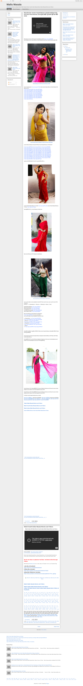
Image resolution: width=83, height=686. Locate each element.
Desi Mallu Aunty (34, 621)
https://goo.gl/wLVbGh (46, 151)
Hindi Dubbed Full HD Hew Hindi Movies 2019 (41, 83)
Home (9, 9)
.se (53, 593)
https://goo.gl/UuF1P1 (28, 154)
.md (36, 593)
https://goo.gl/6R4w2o (28, 96)
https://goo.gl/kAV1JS (37, 321)
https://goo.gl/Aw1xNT (37, 155)
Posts (10, 82)
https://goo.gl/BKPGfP (46, 152)
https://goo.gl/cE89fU (29, 326)
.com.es (29, 595)
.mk (38, 593)
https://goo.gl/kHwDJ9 (46, 155)
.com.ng (36, 595)
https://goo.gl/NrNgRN (48, 38)
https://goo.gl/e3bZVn (37, 154)
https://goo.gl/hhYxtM (37, 156)
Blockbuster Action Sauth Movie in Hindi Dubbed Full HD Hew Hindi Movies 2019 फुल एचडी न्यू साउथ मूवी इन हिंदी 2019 (41, 14)
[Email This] (32, 521)
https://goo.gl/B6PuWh (37, 94)
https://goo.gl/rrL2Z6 (28, 92)
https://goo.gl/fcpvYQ (37, 149)
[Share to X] (34, 521)
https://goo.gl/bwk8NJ (28, 158)
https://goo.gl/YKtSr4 (38, 326)
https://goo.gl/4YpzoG (46, 154)
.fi (28, 678)
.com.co (49, 594)
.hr (52, 592)
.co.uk (47, 595)
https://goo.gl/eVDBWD (37, 95)
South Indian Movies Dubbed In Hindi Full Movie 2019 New (41, 142)
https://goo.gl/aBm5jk (28, 97)
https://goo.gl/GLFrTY (37, 146)
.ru (48, 593)
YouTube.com (65, 14)
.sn (24, 594)
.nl (41, 593)
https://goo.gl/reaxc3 (35, 307)
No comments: (27, 521)
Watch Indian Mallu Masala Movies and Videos (34, 408)
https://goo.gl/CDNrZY (28, 91)
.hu (51, 592)
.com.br (42, 594)
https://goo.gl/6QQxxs (28, 98)
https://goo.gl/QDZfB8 (36, 318)
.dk (42, 592)
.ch (35, 592)
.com (32, 594)
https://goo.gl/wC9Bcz (34, 320)
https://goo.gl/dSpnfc (36, 306)
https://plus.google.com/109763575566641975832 (36, 570)
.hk (54, 592)
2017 (65, 54)
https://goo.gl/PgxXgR (37, 319)
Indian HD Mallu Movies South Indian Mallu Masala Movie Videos (36, 410)
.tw (28, 594)
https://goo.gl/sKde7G (36, 399)
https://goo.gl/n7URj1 (37, 150)
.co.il (50, 595)
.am (26, 592)
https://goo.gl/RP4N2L (46, 146)
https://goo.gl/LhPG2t (28, 94)
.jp (27, 593)
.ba (31, 592)
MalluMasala (65, 12)
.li (30, 593)
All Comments (12, 84)
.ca (37, 592)
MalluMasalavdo (32, 563)
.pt (45, 593)
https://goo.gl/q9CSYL (37, 151)
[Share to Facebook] (35, 521)
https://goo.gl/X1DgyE (37, 89)
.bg (33, 592)
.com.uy (43, 595)
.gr (47, 592)
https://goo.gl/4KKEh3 (37, 152)
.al (28, 592)
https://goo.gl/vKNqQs (28, 156)
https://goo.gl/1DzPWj (35, 323)
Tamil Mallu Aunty (53, 622)
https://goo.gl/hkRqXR (28, 314)
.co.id (52, 595)
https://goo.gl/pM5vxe (28, 150)
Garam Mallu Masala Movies (32, 522)
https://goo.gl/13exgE (31, 207)
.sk (26, 594)
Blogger (47, 683)
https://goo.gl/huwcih (28, 148)
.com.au (38, 594)
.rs (50, 606)
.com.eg (25, 595)
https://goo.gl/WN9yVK (28, 324)
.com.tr (40, 595)
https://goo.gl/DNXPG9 (28, 152)
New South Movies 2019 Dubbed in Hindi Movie (41, 298)
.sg (55, 593)
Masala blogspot (16, 9)
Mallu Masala (9, 6)
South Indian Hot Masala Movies (39, 622)
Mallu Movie (31, 622)
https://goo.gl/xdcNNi (37, 324)
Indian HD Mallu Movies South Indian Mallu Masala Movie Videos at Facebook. (13, 35)
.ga (49, 592)
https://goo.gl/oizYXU (28, 157)
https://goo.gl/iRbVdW (37, 310)
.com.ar (35, 594)
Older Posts (56, 626)
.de (41, 592)
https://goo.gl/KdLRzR (37, 97)
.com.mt (32, 595)
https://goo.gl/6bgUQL (37, 91)
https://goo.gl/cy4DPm (37, 148)
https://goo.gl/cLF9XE (46, 157)
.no (43, 593)
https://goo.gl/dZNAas (28, 149)
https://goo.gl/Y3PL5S (38, 90)
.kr (27, 606)
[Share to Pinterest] (37, 521)
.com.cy (53, 594)
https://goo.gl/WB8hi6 (46, 156)
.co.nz (58, 595)
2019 (65, 46)
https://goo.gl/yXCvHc (37, 157)
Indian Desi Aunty (51, 621)
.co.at (55, 595)
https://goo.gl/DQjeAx (36, 311)
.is (25, 593)
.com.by (45, 594)
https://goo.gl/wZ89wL (28, 321)
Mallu (56, 621)
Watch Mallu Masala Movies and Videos (16, 68)
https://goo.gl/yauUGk (37, 92)
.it (24, 593)
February (67, 47)
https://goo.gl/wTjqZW (28, 151)
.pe (47, 593)
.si (57, 593)
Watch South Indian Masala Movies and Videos (38, 527)
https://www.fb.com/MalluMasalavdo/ (33, 567)
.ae (24, 599)
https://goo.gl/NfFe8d (28, 146)
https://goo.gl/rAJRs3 (46, 149)
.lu (30, 606)
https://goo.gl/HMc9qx (28, 319)
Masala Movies (25, 9)
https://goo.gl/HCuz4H (42, 205)
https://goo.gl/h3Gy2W (46, 150)
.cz (39, 592)
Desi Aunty (29, 621)
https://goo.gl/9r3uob (37, 158)
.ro (50, 593)
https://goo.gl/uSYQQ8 (36, 87)
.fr (44, 592)
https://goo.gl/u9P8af (35, 309)
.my (40, 593)
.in (56, 592)
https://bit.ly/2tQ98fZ (45, 399)
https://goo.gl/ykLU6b (28, 155)
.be (30, 592)
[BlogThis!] (33, 521)
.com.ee (56, 594)
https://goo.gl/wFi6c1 (46, 148)
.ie (57, 592)
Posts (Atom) (44, 629)
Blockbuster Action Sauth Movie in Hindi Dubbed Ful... (68, 51)
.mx (33, 593)
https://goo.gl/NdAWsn (28, 95)
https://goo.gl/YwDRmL (28, 90)
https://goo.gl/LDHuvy (37, 96)
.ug (30, 594)
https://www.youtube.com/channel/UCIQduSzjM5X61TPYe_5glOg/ (40, 573)
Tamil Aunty (48, 622)
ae (24, 592)
